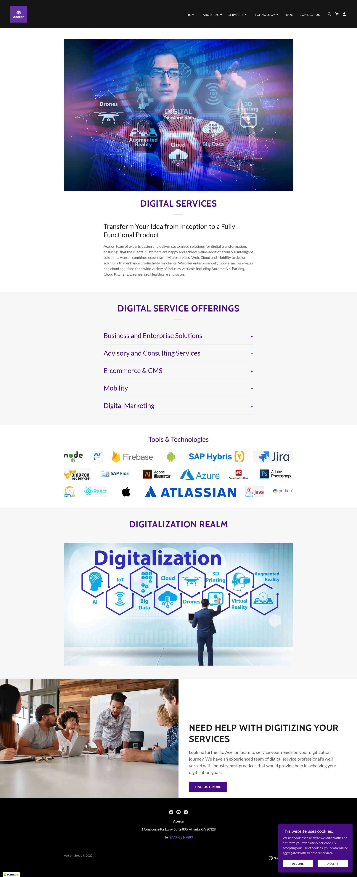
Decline (298, 863)
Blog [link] (289, 14)
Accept (332, 863)
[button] (213, 14)
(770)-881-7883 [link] (181, 837)
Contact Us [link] (310, 14)
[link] (18, 14)
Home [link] (192, 14)
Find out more (208, 786)
